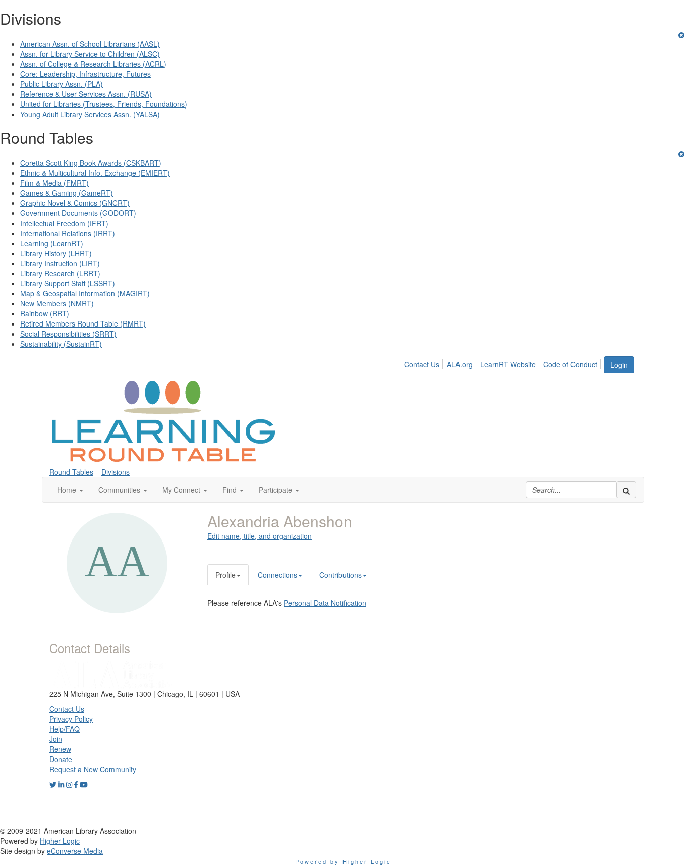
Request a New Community (92, 769)
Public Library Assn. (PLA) (61, 84)
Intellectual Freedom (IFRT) (64, 223)
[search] (626, 489)
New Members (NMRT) (57, 303)
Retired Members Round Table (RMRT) (83, 323)
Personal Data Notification (325, 603)
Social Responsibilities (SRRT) (68, 334)
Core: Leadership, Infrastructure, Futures (85, 74)
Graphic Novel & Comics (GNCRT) (75, 203)
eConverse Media (75, 851)
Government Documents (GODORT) (78, 213)
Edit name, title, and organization (259, 536)
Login (619, 365)
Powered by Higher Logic (343, 861)
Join (55, 739)
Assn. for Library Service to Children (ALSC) (90, 54)
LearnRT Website (508, 364)
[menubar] (503, 362)
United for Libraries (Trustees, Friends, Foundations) (103, 104)
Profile (225, 575)
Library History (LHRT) (56, 253)
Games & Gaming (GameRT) (66, 193)
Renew (60, 749)
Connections (277, 575)
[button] (70, 489)
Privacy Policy (71, 719)
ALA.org (460, 364)
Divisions (115, 472)
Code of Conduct (570, 364)
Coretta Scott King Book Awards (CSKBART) (90, 163)
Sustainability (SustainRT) (61, 344)
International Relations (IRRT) (67, 233)
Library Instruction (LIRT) (60, 263)
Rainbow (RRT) (44, 313)
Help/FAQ (64, 729)
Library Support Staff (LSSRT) (67, 283)
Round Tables (71, 472)
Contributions (340, 575)
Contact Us (421, 364)
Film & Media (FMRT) (54, 183)
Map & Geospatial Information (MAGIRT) (85, 293)
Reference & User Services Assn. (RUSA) (86, 94)
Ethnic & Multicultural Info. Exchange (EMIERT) (95, 173)
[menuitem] (424, 362)
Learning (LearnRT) (51, 243)
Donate (60, 759)
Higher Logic (60, 841)
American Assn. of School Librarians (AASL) (90, 44)
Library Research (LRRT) (60, 273)
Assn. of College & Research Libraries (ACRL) (93, 64)
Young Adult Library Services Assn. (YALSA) (90, 114)
